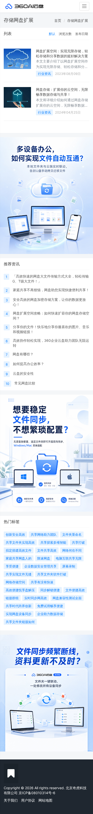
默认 (52, 34)
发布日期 (81, 34)
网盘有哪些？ (23, 354)
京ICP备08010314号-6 (37, 793)
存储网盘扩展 (77, 20)
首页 (57, 20)
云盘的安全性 (23, 373)
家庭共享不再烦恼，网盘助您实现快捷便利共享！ (51, 290)
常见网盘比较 (24, 383)
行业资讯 (44, 74)
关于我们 (11, 800)
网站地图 (45, 800)
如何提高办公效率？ (28, 364)
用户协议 (28, 800)
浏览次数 (65, 34)
